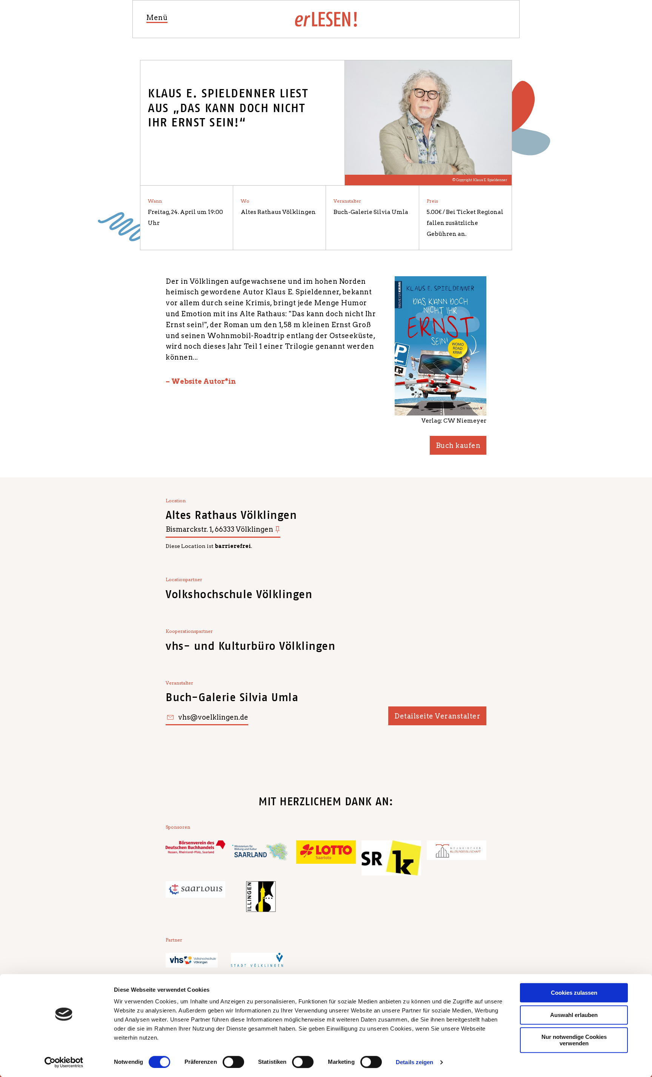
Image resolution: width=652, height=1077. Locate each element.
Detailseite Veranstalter (437, 716)
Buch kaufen (458, 445)
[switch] (233, 1062)
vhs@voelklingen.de (213, 717)
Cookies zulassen (574, 992)
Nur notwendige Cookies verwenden (574, 1040)
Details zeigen (414, 1062)
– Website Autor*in (201, 381)
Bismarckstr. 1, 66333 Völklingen (219, 529)
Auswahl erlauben (574, 1015)
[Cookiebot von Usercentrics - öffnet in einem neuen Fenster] (64, 1062)
